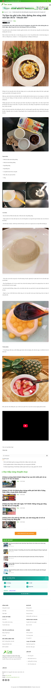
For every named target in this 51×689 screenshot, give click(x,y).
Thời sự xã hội (29, 632)
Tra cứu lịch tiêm (25, 593)
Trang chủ (6, 12)
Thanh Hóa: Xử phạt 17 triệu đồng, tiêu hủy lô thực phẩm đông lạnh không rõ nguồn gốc (28, 550)
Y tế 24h (4, 635)
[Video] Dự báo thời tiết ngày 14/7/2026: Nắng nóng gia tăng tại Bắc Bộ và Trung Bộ (24, 504)
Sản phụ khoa (29, 613)
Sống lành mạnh (6, 608)
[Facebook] (6, 680)
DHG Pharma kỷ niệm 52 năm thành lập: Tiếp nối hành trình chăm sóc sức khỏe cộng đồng (27, 544)
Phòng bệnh (29, 608)
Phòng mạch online (31, 619)
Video (10, 12)
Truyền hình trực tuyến (31, 622)
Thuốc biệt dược (6, 624)
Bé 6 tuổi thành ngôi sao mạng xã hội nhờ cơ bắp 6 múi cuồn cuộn (20, 462)
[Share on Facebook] (47, 456)
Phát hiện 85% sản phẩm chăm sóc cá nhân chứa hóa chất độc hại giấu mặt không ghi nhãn (27, 570)
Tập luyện (4, 613)
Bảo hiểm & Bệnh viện (8, 638)
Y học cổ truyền (30, 641)
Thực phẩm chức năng (7, 622)
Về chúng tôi (30, 655)
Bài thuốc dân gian (30, 646)
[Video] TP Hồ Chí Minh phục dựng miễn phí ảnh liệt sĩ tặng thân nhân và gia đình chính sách (23, 491)
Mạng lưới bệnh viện (7, 644)
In (8, 22)
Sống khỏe (5, 605)
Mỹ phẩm (4, 619)
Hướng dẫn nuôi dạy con (31, 616)
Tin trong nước (29, 635)
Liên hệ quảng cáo (32, 664)
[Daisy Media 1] (25, 8)
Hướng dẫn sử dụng (32, 661)
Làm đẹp (4, 610)
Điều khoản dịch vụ (32, 658)
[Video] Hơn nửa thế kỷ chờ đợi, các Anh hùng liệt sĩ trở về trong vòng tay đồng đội (23, 518)
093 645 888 (8, 675)
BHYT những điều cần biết (8, 641)
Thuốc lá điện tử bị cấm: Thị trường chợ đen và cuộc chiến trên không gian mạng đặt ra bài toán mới (28, 564)
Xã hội (28, 630)
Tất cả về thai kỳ (29, 610)
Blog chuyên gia (6, 632)
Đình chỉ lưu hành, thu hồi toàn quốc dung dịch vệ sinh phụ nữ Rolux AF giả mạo (26, 556)
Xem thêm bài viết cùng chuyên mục (26, 533)
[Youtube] (8, 680)
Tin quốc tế (28, 638)
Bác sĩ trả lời (29, 624)
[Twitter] (3, 680)
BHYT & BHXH (5, 646)
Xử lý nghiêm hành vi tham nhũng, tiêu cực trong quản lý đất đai (19, 464)
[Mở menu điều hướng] (49, 5)
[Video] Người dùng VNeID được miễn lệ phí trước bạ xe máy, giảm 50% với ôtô (23, 466)
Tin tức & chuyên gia (8, 630)
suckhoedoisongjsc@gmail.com (12, 677)
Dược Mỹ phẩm (6, 616)
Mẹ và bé (28, 605)
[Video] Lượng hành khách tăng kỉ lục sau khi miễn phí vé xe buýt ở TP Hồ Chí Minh (24, 478)
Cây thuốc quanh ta (30, 644)
